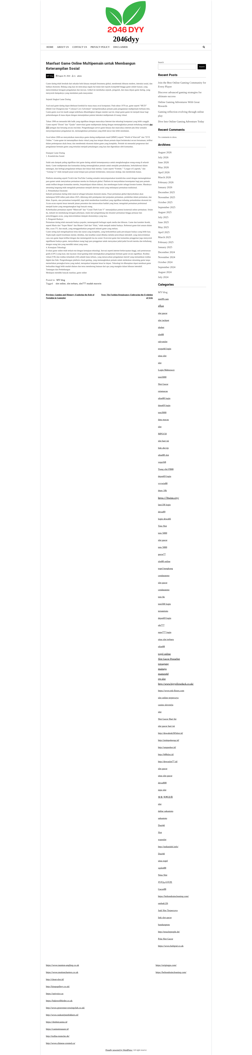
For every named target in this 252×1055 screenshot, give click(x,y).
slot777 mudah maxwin (90, 283)
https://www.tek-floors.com (171, 690)
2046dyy (126, 39)
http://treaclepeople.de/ (169, 931)
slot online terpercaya (168, 697)
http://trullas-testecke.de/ (57, 1036)
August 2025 (165, 212)
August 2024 (165, 272)
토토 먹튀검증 (165, 797)
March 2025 (164, 237)
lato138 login (164, 504)
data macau (163, 419)
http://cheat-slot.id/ (55, 979)
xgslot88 (162, 868)
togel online (164, 653)
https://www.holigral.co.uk (170, 946)
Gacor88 (162, 889)
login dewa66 (164, 519)
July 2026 (163, 157)
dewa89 (161, 511)
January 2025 (165, 247)
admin (79, 76)
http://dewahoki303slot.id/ (170, 733)
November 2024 (166, 257)
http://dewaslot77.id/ (168, 761)
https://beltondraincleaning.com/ (173, 896)
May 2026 (163, 167)
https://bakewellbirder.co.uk (59, 1000)
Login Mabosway (166, 370)
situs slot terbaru (166, 639)
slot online (61, 283)
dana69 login (164, 405)
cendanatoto (163, 575)
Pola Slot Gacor (165, 938)
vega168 (162, 462)
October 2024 (165, 262)
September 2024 (166, 267)
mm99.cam (163, 299)
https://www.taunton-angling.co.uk (62, 965)
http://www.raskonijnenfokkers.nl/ (62, 1015)
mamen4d (163, 673)
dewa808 (162, 782)
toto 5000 (162, 533)
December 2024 (166, 252)
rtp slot (162, 678)
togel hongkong (165, 568)
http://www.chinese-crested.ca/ (60, 1043)
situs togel (163, 860)
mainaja (162, 668)
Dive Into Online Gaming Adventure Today (181, 121)
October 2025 (165, 202)
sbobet (161, 327)
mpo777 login (164, 632)
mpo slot (162, 790)
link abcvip (163, 448)
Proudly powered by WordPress (119, 1050)
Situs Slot (162, 875)
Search (161, 62)
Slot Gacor (163, 384)
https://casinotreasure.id (57, 1029)
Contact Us (79, 47)
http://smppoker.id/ (167, 747)
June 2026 (163, 162)
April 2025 (164, 232)
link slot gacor (165, 917)
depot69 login (164, 476)
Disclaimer (120, 47)
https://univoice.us (54, 993)
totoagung (163, 663)
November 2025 (166, 197)
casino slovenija (165, 704)
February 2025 (166, 242)
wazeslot (162, 839)
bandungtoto (164, 924)
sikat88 (161, 646)
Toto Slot (162, 526)
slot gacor (162, 313)
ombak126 (163, 903)
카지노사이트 (165, 882)
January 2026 (165, 187)
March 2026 (164, 177)
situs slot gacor (165, 775)
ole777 (161, 625)
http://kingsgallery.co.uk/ (58, 986)
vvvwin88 (162, 483)
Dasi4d (161, 825)
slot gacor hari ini (166, 726)
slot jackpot (163, 320)
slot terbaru (72, 283)
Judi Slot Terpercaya (168, 910)
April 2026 (164, 172)
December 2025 (166, 192)
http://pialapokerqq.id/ (168, 740)
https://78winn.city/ (168, 497)
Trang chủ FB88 (166, 469)
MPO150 (162, 433)
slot (159, 363)
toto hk (161, 597)
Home (49, 47)
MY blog (50, 76)
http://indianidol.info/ (168, 846)
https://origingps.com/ (166, 965)
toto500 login (164, 604)
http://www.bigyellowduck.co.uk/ (176, 683)
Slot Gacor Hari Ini (167, 719)
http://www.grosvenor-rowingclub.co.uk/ (65, 1007)
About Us (63, 47)
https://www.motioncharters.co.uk (62, 972)
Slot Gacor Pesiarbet (169, 658)
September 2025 (166, 207)
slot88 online (164, 561)
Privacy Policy (100, 47)
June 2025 (163, 222)
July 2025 (163, 217)
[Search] (204, 47)
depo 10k (162, 490)
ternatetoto (163, 611)
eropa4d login (164, 348)
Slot (160, 832)
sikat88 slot (163, 455)
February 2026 (166, 182)
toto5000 (162, 377)
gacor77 (162, 554)
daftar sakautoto (165, 811)
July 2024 (163, 277)
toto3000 (162, 412)
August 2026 (165, 152)
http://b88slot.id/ (166, 754)
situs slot (162, 355)
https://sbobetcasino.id (56, 1022)
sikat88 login (164, 398)
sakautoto (162, 818)
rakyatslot (162, 341)
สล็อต (161, 306)
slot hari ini (163, 441)
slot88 (161, 334)
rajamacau (163, 391)
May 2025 (163, 227)
